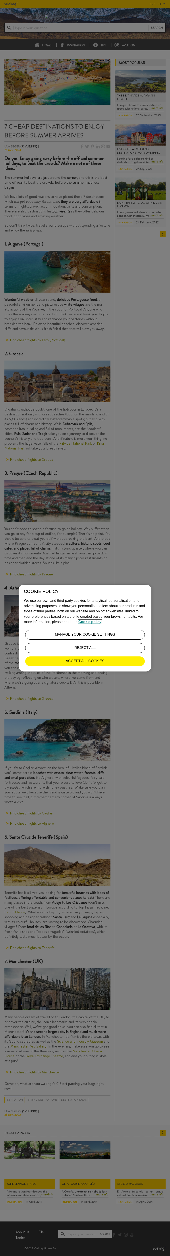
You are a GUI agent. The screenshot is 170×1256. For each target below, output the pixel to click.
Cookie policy (89, 622)
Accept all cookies (85, 661)
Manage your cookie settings (85, 634)
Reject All (85, 648)
